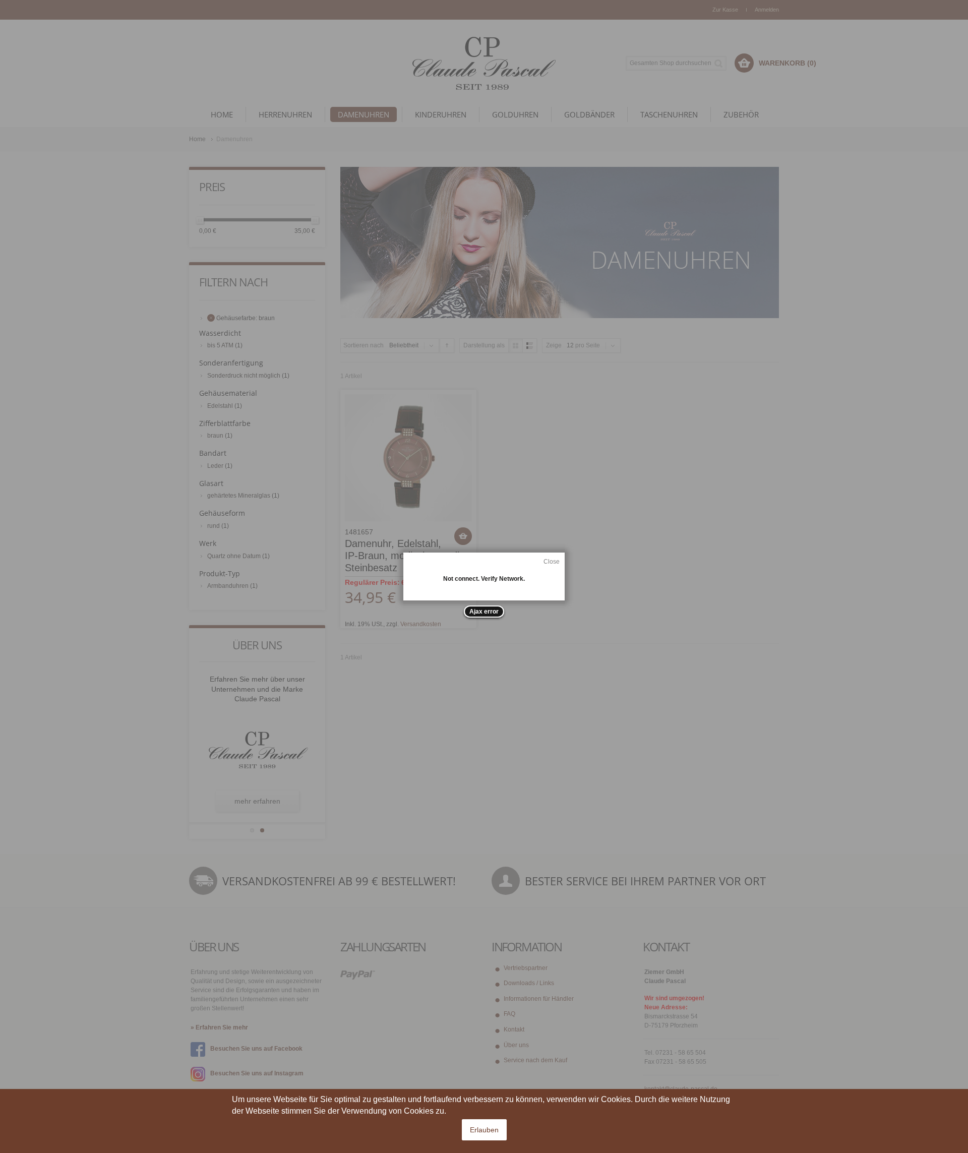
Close (551, 561)
